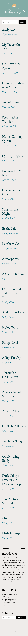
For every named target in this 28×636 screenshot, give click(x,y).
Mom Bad (8, 518)
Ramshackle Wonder (10, 119)
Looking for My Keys (12, 173)
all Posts (5, 3)
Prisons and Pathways (9, 602)
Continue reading (8, 582)
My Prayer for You (11, 47)
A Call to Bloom (13, 274)
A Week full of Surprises (11, 394)
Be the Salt (9, 228)
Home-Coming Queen (12, 138)
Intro (23, 3)
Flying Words (11, 327)
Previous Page (5, 548)
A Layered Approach (9, 599)
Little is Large (11, 533)
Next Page (23, 548)
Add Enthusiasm (13, 312)
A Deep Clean (11, 411)
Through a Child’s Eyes (10, 375)
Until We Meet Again (11, 66)
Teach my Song (12, 441)
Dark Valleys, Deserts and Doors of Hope (12, 480)
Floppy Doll (10, 342)
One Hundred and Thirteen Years (11, 293)
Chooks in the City (11, 192)
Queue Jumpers (12, 156)
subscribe (21, 617)
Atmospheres (10, 259)
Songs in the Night (10, 211)
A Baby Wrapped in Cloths (10, 594)
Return (4, 605)
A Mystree (9, 29)
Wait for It (5, 597)
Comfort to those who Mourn (13, 85)
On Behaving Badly (10, 458)
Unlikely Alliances (14, 426)
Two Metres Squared (10, 501)
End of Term (10, 102)
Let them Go (10, 244)
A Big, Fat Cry (11, 358)
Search (22, 22)
